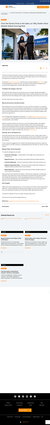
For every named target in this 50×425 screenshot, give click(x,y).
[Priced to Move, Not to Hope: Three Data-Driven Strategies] (36, 224)
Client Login (29, 3)
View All (47, 214)
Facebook (23, 396)
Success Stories (19, 403)
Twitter (19, 396)
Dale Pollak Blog (35, 396)
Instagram (31, 396)
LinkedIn (15, 396)
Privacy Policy (18, 416)
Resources (7, 12)
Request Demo (42, 7)
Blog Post (4, 19)
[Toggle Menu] (2, 7)
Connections (19, 405)
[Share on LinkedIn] (40, 68)
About (30, 405)
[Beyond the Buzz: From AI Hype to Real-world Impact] (12, 224)
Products (8, 403)
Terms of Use (10, 416)
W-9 (42, 416)
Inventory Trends (8, 405)
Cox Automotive (44, 1)
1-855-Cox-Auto (20, 3)
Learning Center (30, 403)
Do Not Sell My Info (27, 416)
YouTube (27, 396)
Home (2, 12)
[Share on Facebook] (43, 68)
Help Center (41, 405)
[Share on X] (46, 68)
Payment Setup (36, 416)
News (42, 403)
